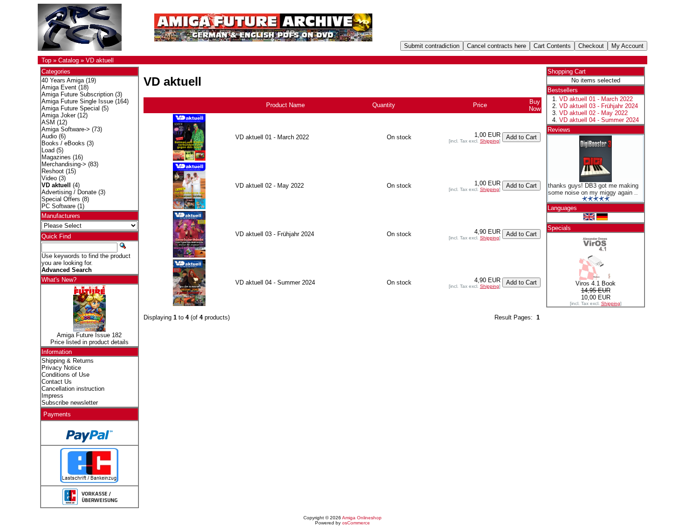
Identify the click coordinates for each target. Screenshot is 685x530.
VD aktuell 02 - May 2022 (593, 112)
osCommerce (356, 522)
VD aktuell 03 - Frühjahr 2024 (598, 105)
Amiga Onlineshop (362, 517)
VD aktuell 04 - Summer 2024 (599, 119)
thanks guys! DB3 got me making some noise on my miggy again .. (593, 189)
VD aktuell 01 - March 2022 (596, 98)
